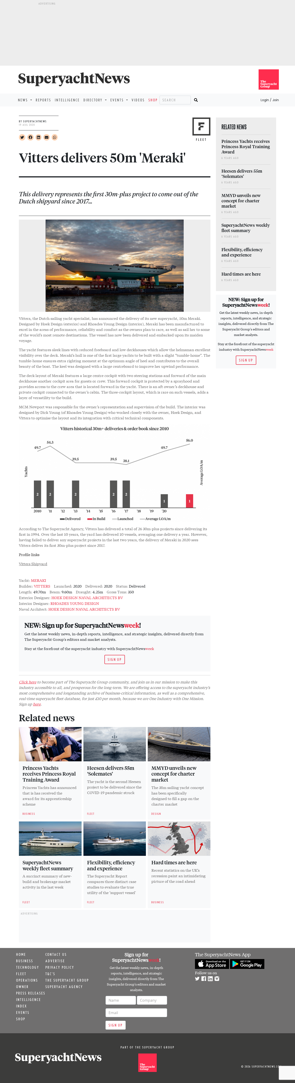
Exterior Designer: (34, 597)
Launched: (63, 586)
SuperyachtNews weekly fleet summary (48, 865)
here (37, 703)
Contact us (56, 954)
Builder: (26, 586)
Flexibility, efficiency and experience (111, 865)
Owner (22, 987)
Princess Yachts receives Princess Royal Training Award (49, 774)
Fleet (21, 974)
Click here (27, 681)
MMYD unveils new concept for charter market (174, 774)
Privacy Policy (59, 967)
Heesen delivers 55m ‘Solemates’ (110, 771)
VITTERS (42, 586)
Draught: (83, 591)
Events (23, 1012)
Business (24, 961)
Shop (153, 100)
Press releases (30, 993)
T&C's (50, 974)
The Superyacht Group (67, 980)
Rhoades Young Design (74, 603)
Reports (43, 100)
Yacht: (24, 580)
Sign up (115, 659)
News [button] (23, 100)
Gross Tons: (117, 591)
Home (21, 954)
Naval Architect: (33, 609)
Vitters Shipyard (33, 563)
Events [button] (117, 100)
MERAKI (38, 580)
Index (21, 1006)
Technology (27, 967)
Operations (27, 980)
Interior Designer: (34, 603)
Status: (122, 586)
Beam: (55, 591)
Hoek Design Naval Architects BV (87, 597)
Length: (25, 591)
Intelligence (67, 100)
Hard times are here (174, 862)
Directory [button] (93, 100)
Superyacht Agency (64, 987)
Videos (138, 100)
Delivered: (94, 586)
